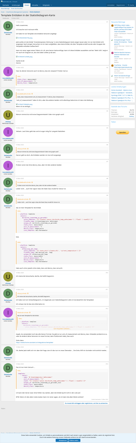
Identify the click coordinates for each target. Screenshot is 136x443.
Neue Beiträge (5, 8)
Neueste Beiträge (118, 22)
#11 (107, 289)
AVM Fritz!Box (118, 37)
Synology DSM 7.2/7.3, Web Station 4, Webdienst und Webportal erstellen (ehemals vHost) (122, 95)
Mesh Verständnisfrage (122, 76)
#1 (107, 22)
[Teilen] (104, 22)
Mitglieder (46, 5)
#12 (107, 308)
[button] (21, 5)
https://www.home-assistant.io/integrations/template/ (34, 342)
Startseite (5, 5)
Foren (27, 5)
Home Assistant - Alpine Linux (121, 90)
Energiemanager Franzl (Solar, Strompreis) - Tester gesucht (123, 42)
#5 (107, 128)
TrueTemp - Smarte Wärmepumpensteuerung (123, 66)
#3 (107, 90)
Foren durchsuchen (17, 8)
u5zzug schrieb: (21, 149)
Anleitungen (16, 5)
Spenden (122, 132)
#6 (107, 145)
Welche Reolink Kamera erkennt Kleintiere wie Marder (122, 54)
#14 (107, 364)
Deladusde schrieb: (22, 199)
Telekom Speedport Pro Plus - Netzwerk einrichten (122, 100)
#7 (107, 161)
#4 (107, 111)
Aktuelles (35, 5)
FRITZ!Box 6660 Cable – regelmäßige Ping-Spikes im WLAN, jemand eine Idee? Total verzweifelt (123, 28)
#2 (107, 67)
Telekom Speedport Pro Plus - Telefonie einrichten (122, 98)
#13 (107, 347)
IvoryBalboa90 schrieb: (24, 94)
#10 (107, 273)
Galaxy (131, 116)
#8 (107, 178)
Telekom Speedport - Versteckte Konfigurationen (122, 93)
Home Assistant (119, 50)
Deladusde (6, 18)
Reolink (116, 62)
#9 (107, 195)
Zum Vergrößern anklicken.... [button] (62, 329)
